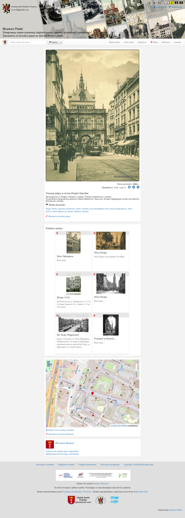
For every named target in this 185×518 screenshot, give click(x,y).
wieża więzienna (59, 211)
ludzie (78, 208)
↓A (148, 2)
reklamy (77, 211)
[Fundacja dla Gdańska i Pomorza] (100, 499)
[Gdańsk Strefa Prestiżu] (79, 499)
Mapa (155, 42)
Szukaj (54, 42)
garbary (61, 208)
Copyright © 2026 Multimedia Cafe (138, 464)
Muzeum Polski (175, 510)
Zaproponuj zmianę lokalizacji (61, 434)
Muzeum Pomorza (100, 483)
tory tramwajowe (97, 208)
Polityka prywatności (87, 464)
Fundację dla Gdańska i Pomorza (77, 491)
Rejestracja (176, 6)
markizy (85, 211)
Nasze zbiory (114, 42)
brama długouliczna (118, 208)
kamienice (70, 208)
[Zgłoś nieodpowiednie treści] (129, 187)
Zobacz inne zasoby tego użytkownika (62, 451)
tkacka (54, 208)
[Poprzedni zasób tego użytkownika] (133, 187)
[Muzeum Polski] (5, 42)
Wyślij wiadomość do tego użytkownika (62, 454)
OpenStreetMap (120, 425)
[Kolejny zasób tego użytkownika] (138, 187)
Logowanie (161, 6)
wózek (70, 211)
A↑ (159, 2)
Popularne (142, 42)
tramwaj (85, 208)
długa (48, 208)
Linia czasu (129, 42)
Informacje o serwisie (45, 464)
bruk (107, 208)
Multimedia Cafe (140, 491)
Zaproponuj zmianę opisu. (59, 216)
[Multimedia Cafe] (114, 499)
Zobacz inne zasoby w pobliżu (61, 430)
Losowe (177, 42)
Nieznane (166, 42)
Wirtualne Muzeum (64, 443)
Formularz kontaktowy (109, 464)
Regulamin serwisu (66, 464)
